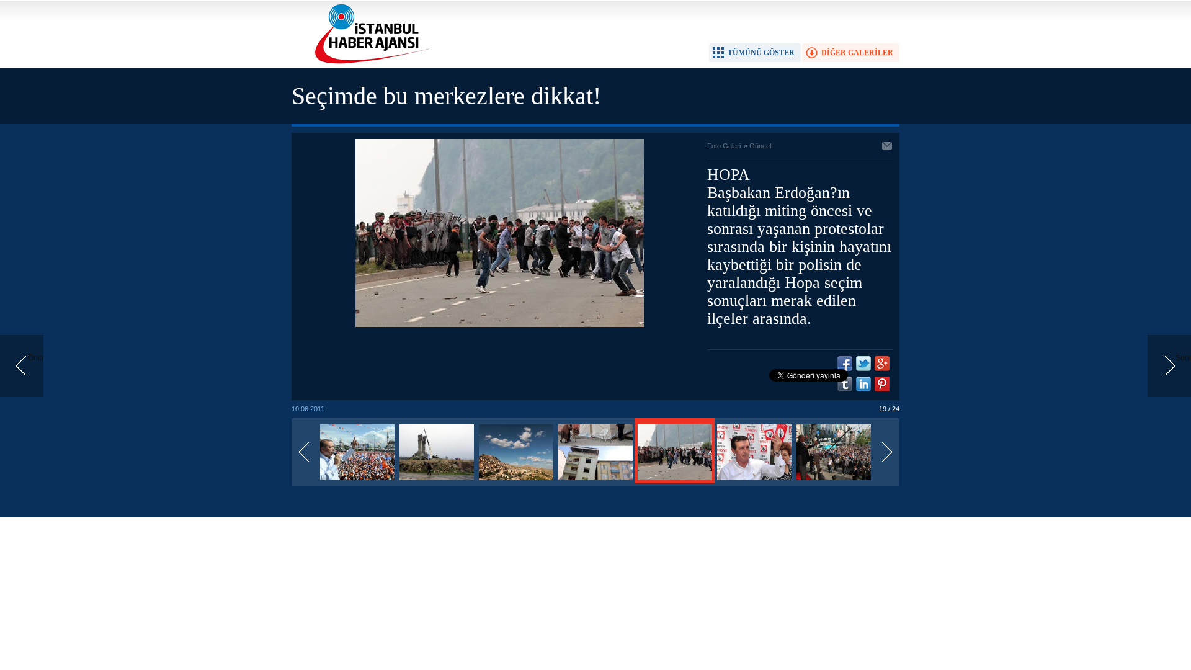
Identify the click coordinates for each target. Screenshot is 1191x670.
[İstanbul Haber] (369, 62)
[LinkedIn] (863, 384)
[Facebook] (844, 363)
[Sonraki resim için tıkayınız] (499, 324)
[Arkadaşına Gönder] (887, 147)
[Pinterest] (882, 384)
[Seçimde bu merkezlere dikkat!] (357, 480)
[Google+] (882, 363)
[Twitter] (863, 363)
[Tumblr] (844, 384)
